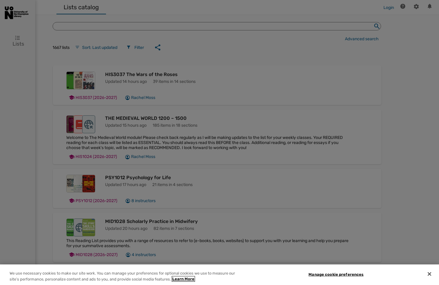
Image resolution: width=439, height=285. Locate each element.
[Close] (429, 274)
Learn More (183, 279)
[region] (219, 274)
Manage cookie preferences (335, 274)
